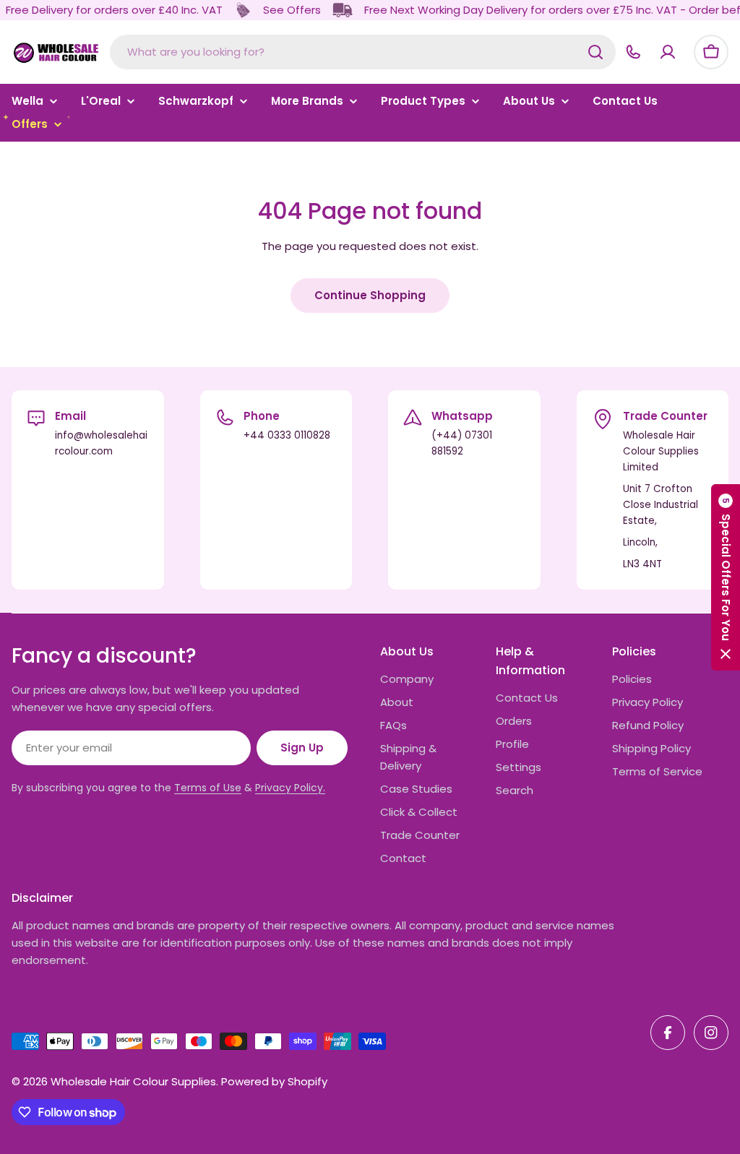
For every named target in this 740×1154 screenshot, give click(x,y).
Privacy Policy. (290, 787)
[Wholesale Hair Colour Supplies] (242, 10)
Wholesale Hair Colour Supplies (133, 1081)
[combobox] (363, 52)
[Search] (595, 52)
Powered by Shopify (274, 1081)
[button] (725, 577)
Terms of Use (207, 787)
